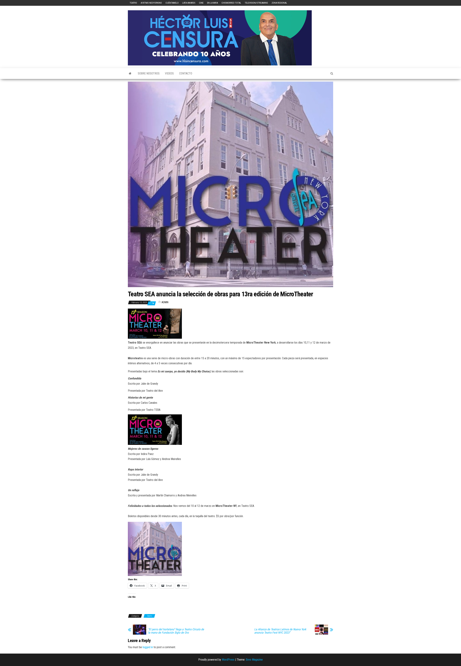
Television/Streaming (256, 2)
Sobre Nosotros (149, 73)
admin (165, 302)
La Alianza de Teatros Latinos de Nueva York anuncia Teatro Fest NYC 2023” (280, 631)
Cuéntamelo (172, 2)
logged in (148, 647)
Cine (201, 2)
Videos (169, 73)
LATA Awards (188, 2)
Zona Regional (279, 2)
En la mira (212, 2)
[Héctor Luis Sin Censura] (130, 73)
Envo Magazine (254, 659)
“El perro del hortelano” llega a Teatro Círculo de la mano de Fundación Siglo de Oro (176, 631)
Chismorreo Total (231, 2)
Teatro (133, 2)
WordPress (228, 659)
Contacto (185, 73)
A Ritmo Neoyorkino (151, 2)
